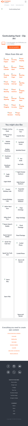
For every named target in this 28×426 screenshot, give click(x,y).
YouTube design (14, 395)
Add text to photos (14, 350)
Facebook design (14, 392)
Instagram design (14, 398)
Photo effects (14, 353)
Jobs (14, 411)
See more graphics (14, 47)
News (14, 408)
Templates (14, 339)
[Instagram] (14, 366)
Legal (14, 413)
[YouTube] (19, 366)
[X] (14, 372)
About (14, 405)
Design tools (14, 384)
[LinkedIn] (19, 372)
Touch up (14, 390)
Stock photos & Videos (14, 333)
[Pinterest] (8, 372)
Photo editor (14, 382)
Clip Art (12, 5)
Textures (14, 342)
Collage (14, 336)
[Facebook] (8, 366)
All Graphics (6, 5)
